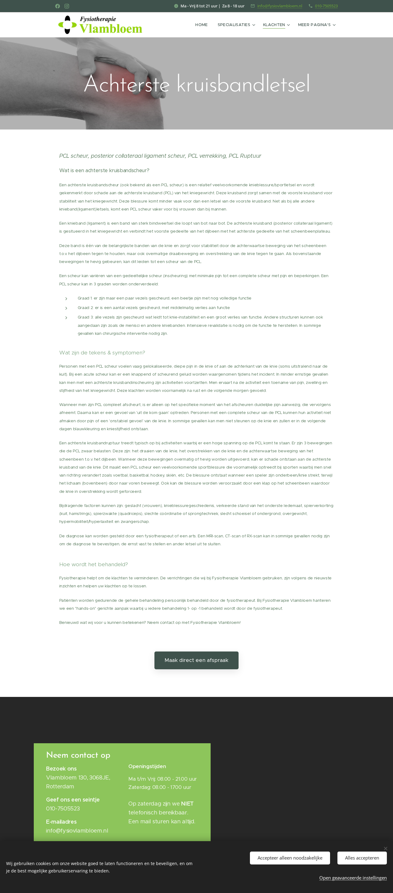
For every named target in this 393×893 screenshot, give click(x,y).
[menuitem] (203, 25)
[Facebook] (57, 6)
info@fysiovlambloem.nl (279, 6)
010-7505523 (326, 6)
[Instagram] (67, 6)
